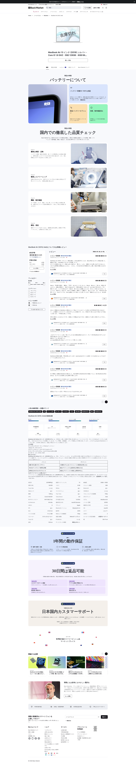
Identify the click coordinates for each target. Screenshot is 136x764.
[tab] (47, 67)
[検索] (47, 8)
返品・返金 (47, 736)
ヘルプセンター (48, 730)
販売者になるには (65, 740)
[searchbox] (65, 7)
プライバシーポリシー (82, 734)
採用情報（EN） (32, 736)
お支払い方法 (48, 747)
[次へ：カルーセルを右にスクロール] (106, 653)
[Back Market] (35, 8)
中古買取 (63, 736)
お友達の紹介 (64, 730)
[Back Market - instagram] (29, 738)
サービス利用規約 (81, 732)
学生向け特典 (64, 738)
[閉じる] (134, 1)
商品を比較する (48, 742)
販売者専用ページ (65, 742)
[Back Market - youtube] (32, 738)
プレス (29, 734)
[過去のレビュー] (102, 401)
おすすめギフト (48, 740)
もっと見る (53, 269)
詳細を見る (82, 99)
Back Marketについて (33, 730)
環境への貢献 (31, 732)
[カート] (106, 7)
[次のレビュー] (106, 401)
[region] (68, 667)
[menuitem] (44, 11)
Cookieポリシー (80, 736)
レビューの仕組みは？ (35, 271)
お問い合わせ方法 (49, 732)
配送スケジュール (49, 734)
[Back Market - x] (39, 738)
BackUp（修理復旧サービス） (68, 734)
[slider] (29, 284)
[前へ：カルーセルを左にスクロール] (102, 653)
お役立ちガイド (48, 738)
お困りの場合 (96, 7)
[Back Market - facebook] (36, 738)
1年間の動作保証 (64, 732)
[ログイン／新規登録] (102, 7)
